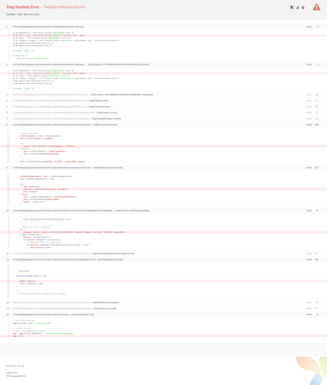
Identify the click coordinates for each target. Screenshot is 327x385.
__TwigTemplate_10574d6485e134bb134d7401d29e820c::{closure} (116, 64)
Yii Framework (12, 376)
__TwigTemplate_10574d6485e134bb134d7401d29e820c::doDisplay (120, 95)
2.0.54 (23, 376)
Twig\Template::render (106, 113)
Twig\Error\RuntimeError (64, 7)
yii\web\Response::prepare (110, 259)
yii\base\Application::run (82, 314)
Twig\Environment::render (104, 125)
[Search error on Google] (303, 7)
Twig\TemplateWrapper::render (106, 119)
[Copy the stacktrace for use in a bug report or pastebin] (292, 7)
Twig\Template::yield (98, 101)
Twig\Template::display (99, 107)
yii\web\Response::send (104, 308)
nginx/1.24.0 (11, 373)
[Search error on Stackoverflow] (297, 7)
